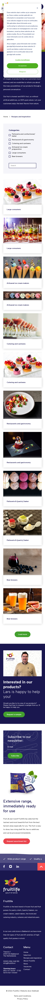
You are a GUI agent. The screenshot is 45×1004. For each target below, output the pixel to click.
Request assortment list (16, 841)
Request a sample (14, 714)
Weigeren (22, 72)
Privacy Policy (22, 999)
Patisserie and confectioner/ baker (23, 135)
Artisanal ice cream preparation (20, 148)
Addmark (35, 991)
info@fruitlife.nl (9, 963)
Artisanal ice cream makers (18, 283)
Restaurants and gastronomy (19, 424)
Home (5, 117)
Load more (22, 634)
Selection (27, 955)
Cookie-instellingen (22, 60)
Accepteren (22, 66)
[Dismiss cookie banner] (37, 8)
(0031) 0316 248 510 (11, 961)
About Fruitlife (29, 961)
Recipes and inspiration (32, 958)
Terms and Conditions (22, 996)
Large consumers (19, 153)
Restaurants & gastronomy (23, 140)
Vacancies (27, 966)
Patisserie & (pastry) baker (18, 501)
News (25, 964)
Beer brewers (17, 156)
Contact (26, 969)
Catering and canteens (21, 143)
